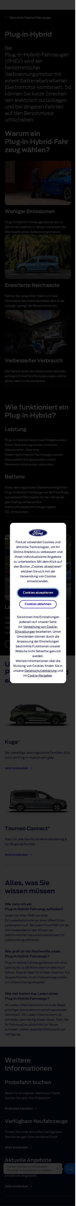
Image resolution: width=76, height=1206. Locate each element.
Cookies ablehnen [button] (38, 604)
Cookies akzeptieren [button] (38, 592)
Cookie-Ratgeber (40, 675)
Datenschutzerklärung (41, 671)
